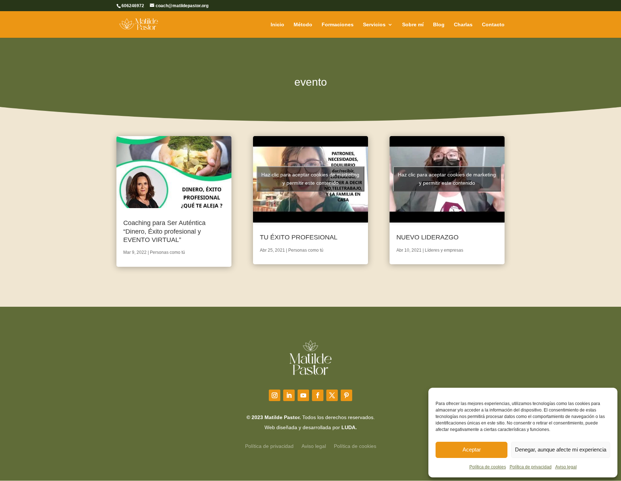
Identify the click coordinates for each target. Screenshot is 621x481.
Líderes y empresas (444, 250)
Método (303, 24)
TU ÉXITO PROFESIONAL (298, 237)
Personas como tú (167, 252)
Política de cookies (487, 466)
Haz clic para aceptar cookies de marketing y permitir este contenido (310, 179)
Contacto (493, 24)
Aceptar (472, 449)
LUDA (348, 427)
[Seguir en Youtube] (303, 395)
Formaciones (338, 24)
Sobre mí (413, 24)
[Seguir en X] (332, 395)
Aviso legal (566, 466)
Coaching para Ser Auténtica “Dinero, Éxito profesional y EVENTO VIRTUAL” (164, 231)
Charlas (463, 24)
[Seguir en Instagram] (274, 395)
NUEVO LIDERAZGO (427, 237)
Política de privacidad (531, 466)
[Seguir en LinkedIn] (289, 395)
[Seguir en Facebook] (317, 395)
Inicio (277, 24)
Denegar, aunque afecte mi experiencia (560, 449)
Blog (439, 24)
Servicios (374, 24)
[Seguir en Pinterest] (346, 395)
